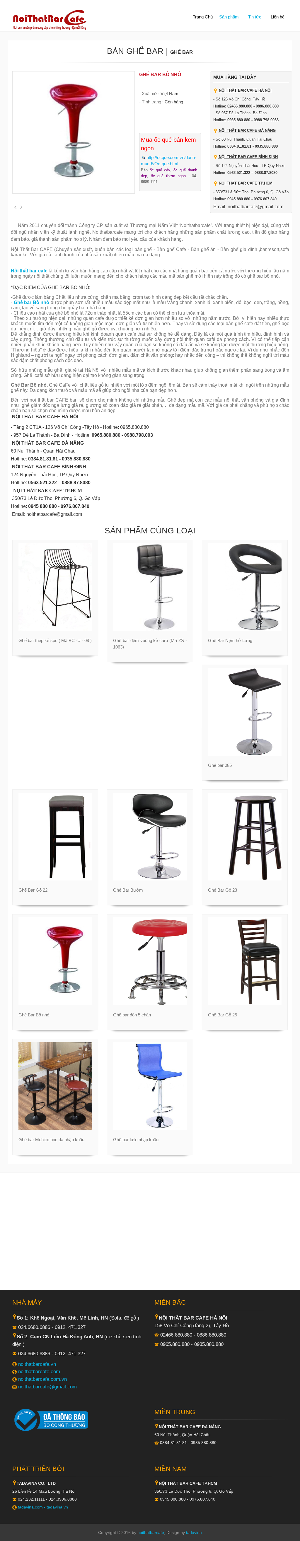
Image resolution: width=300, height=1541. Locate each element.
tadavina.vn (57, 1507)
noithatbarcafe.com (39, 1371)
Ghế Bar (181, 52)
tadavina (194, 1532)
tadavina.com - (32, 1507)
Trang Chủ (203, 16)
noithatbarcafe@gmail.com (47, 1387)
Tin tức (254, 16)
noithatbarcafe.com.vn (42, 1379)
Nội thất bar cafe (29, 270)
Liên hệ (277, 16)
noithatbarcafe (150, 1532)
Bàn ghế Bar (135, 51)
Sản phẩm (229, 16)
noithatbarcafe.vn (37, 1364)
